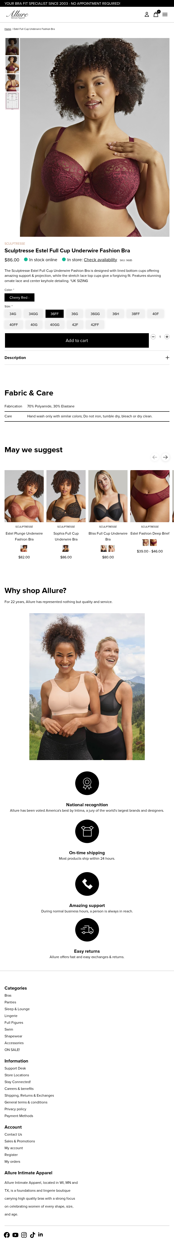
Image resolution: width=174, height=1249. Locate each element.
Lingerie (11, 1015)
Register (11, 1154)
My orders (12, 1161)
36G (74, 313)
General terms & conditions (26, 1102)
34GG (33, 313)
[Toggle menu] (164, 14)
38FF (136, 313)
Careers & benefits (19, 1088)
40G (34, 324)
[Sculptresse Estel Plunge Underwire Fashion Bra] (24, 496)
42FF (95, 324)
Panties (10, 1002)
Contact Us (13, 1134)
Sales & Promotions (20, 1141)
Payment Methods (19, 1115)
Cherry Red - (19, 297)
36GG (95, 313)
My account (14, 1147)
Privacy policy (15, 1108)
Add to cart (77, 340)
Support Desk (15, 1068)
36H (115, 313)
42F (75, 324)
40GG (54, 324)
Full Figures (14, 1022)
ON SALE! (12, 1049)
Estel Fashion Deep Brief (149, 533)
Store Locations (17, 1074)
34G (13, 313)
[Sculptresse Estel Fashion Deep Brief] (149, 496)
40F (155, 313)
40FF (14, 324)
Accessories (14, 1042)
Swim (9, 1029)
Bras (8, 995)
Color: (9, 290)
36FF (55, 313)
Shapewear (13, 1036)
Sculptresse (15, 243)
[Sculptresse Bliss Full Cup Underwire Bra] (108, 496)
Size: (9, 306)
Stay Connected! (18, 1081)
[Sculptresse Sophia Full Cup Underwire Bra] (66, 496)
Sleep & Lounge (17, 1008)
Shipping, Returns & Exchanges (29, 1095)
